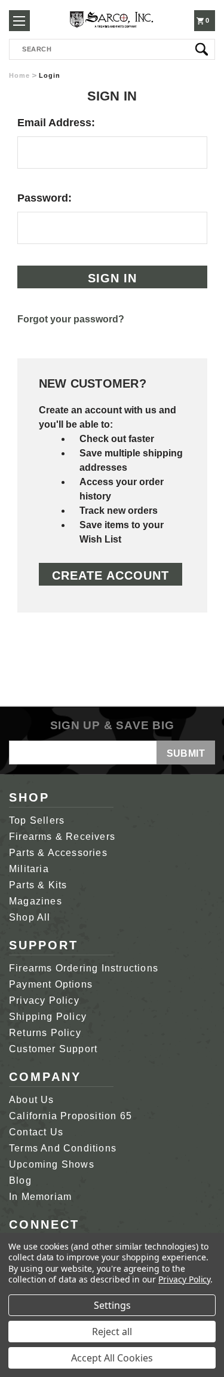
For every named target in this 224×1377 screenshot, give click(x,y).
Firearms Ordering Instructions (83, 968)
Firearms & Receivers (62, 836)
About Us (31, 1100)
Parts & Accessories (58, 853)
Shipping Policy (48, 1017)
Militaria (29, 869)
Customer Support (53, 1049)
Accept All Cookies (112, 1357)
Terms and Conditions (62, 1148)
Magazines (35, 901)
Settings (112, 1305)
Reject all (112, 1331)
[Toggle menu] (19, 20)
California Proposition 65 (70, 1116)
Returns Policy (45, 1033)
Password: (44, 198)
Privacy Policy (44, 1000)
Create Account (110, 575)
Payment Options (51, 984)
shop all (30, 917)
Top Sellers (37, 820)
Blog (20, 1180)
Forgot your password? (70, 319)
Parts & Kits (38, 885)
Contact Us (36, 1132)
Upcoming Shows (51, 1164)
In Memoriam (40, 1197)
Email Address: (56, 123)
